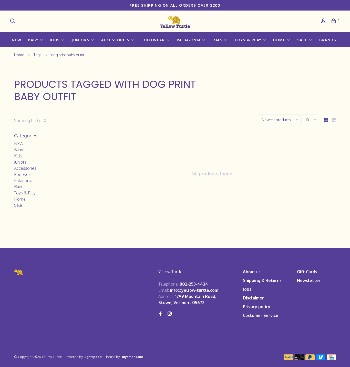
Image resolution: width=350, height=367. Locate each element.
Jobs (247, 289)
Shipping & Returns (262, 280)
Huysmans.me (131, 357)
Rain (217, 40)
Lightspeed (93, 357)
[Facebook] (160, 313)
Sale (302, 40)
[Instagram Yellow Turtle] (170, 313)
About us (252, 271)
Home (279, 40)
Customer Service (260, 315)
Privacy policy (256, 306)
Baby (33, 40)
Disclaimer (253, 297)
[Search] (13, 21)
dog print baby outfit (67, 55)
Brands (327, 40)
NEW (16, 40)
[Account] (324, 21)
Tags (38, 55)
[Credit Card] (331, 358)
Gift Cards (307, 271)
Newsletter (309, 280)
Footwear (153, 40)
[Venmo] (320, 358)
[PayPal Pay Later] (310, 358)
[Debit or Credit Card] (299, 358)
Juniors (80, 40)
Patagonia (189, 40)
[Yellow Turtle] (19, 272)
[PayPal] (288, 358)
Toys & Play (247, 40)
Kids (55, 40)
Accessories (115, 40)
